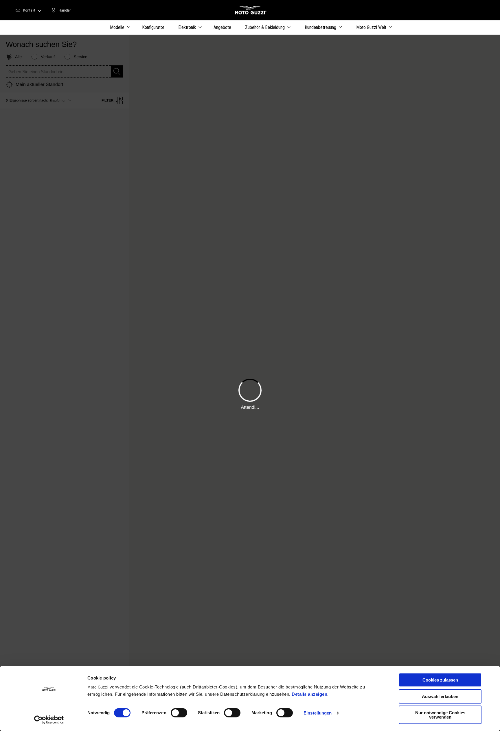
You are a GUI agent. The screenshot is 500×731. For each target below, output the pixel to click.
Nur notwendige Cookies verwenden (440, 714)
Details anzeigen (309, 694)
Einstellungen (318, 712)
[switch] (179, 712)
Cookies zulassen (440, 679)
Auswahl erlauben (440, 696)
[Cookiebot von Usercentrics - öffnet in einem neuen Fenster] (49, 719)
